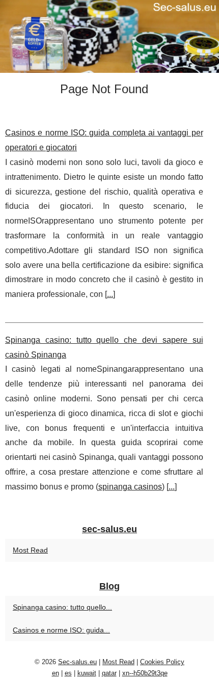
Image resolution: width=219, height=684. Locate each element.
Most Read (30, 550)
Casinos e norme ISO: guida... (61, 630)
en (55, 673)
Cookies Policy (162, 662)
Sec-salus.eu (77, 662)
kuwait (86, 673)
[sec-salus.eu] (109, 36)
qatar (109, 673)
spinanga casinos (130, 486)
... (110, 294)
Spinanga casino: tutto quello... (62, 607)
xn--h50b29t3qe (145, 673)
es (68, 673)
